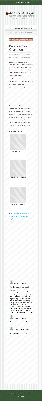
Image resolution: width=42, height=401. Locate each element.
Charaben (16, 57)
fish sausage (25, 214)
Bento (16, 32)
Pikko (17, 54)
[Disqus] (21, 251)
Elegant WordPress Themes (20, 393)
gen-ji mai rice (18, 216)
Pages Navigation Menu (22, 2)
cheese (19, 214)
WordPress (21, 396)
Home (11, 32)
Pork (21, 57)
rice (10, 219)
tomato (18, 219)
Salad (13, 219)
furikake (11, 216)
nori (30, 216)
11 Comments (27, 57)
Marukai (25, 216)
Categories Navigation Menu (22, 28)
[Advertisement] (21, 359)
